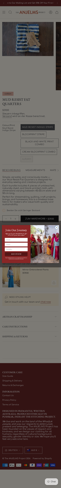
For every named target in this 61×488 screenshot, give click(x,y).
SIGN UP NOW (16, 254)
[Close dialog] (56, 227)
